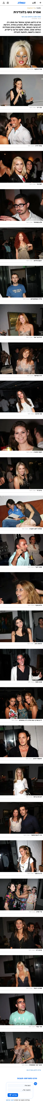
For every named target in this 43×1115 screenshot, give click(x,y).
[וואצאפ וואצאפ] (8, 3)
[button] (34, 3)
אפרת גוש (30, 1070)
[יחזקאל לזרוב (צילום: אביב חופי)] (21, 743)
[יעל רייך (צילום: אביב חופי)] (21, 92)
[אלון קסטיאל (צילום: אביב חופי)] (21, 206)
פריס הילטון (37, 1070)
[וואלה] (21, 3)
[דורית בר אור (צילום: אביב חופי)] (21, 321)
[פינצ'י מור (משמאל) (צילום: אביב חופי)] (21, 1049)
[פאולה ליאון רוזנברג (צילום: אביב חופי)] (21, 513)
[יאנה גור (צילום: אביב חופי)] (21, 168)
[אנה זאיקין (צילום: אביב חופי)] (21, 398)
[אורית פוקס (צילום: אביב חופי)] (21, 53)
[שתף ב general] (4, 3)
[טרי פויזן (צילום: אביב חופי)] (21, 896)
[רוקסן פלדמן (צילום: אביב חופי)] (21, 245)
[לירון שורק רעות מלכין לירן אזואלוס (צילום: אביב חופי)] (21, 704)
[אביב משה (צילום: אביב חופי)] (21, 666)
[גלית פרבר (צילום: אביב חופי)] (21, 589)
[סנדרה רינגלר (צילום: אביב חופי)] (21, 972)
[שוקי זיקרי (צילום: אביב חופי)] (21, 551)
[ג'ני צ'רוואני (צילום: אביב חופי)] (21, 858)
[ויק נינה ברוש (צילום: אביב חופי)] (21, 781)
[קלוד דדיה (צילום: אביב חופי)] (21, 130)
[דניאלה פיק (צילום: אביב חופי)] (21, 628)
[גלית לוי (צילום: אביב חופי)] (21, 475)
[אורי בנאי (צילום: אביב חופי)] (21, 1011)
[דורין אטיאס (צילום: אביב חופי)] (21, 360)
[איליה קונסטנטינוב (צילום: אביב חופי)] (21, 283)
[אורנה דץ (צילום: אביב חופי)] (21, 934)
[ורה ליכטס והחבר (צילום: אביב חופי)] (21, 819)
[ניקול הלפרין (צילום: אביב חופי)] (21, 436)
